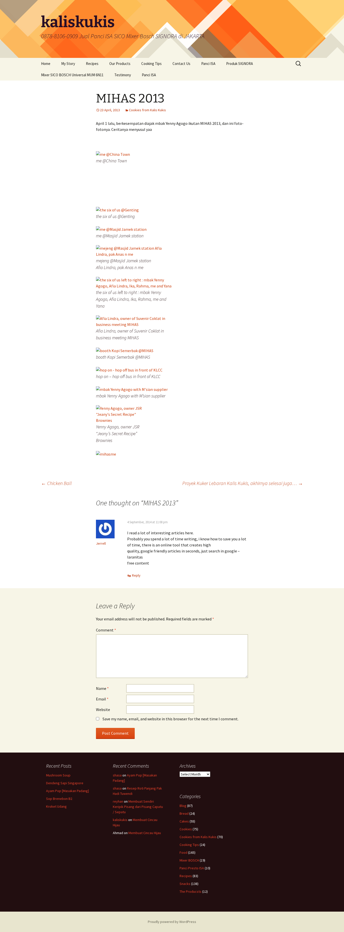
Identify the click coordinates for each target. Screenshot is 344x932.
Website (103, 709)
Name (102, 688)
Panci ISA (208, 63)
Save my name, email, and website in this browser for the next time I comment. (170, 718)
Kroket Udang (56, 806)
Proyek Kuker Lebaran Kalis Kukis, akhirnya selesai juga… (242, 483)
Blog (183, 805)
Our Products (119, 63)
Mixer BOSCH (189, 860)
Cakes (184, 821)
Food (183, 852)
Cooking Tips (151, 63)
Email (102, 698)
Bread (184, 813)
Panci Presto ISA (192, 868)
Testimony (122, 74)
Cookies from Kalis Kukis (147, 110)
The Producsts (190, 891)
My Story (68, 63)
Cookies (186, 829)
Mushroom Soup (58, 775)
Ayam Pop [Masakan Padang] (67, 791)
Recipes (92, 63)
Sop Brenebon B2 (59, 798)
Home (45, 63)
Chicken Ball (56, 483)
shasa (117, 775)
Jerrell (101, 543)
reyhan (118, 801)
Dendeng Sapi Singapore (64, 783)
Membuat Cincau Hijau (144, 833)
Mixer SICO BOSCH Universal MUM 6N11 (72, 74)
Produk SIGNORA (239, 63)
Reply (136, 575)
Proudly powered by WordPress (172, 921)
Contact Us (181, 63)
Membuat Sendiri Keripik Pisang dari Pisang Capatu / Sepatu (138, 806)
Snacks (185, 883)
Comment (106, 629)
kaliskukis (120, 819)
